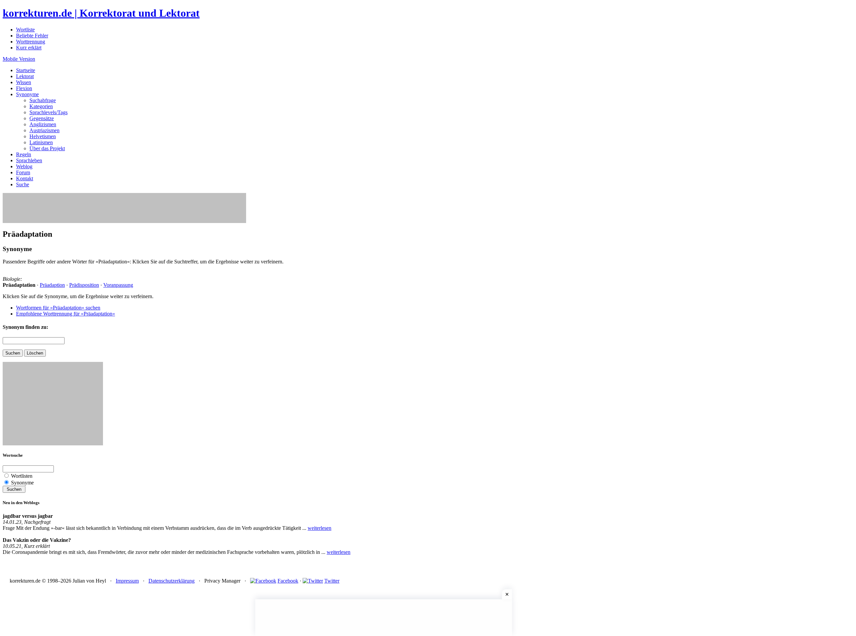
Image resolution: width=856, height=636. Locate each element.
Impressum (127, 581)
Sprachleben (29, 160)
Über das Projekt (47, 148)
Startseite (25, 70)
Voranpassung (118, 285)
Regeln (23, 154)
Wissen (23, 82)
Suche (22, 184)
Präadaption (52, 285)
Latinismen (41, 142)
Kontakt (24, 178)
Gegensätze (41, 118)
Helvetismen (42, 136)
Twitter (331, 581)
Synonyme (27, 94)
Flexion (24, 88)
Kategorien (41, 106)
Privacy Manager (222, 581)
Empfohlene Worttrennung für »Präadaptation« (65, 313)
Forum (23, 172)
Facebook (288, 581)
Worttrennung (30, 41)
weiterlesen (319, 528)
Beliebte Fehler (32, 35)
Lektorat (25, 76)
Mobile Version (19, 59)
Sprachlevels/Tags (48, 112)
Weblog (24, 166)
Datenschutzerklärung (171, 581)
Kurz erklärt (28, 47)
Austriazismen (44, 130)
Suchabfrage (42, 100)
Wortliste (25, 29)
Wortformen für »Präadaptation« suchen (58, 307)
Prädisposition (84, 285)
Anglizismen (42, 124)
